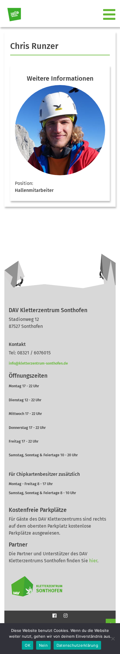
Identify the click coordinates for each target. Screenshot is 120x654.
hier (93, 560)
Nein (43, 645)
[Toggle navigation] (110, 14)
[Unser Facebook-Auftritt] (54, 615)
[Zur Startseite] (12, 14)
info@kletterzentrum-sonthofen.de (38, 363)
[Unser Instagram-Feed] (65, 615)
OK (27, 645)
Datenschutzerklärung (77, 645)
